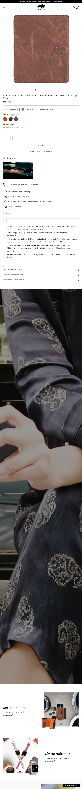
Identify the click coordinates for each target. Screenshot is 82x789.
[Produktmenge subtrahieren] (10, 138)
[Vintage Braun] (16, 118)
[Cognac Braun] (5, 118)
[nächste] (68, 1)
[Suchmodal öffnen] (74, 7)
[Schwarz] (10, 118)
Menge (5, 134)
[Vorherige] (13, 1)
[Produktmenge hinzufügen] (4, 138)
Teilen (7, 213)
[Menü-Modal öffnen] (4, 7)
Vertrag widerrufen (71, 786)
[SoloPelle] (41, 7)
